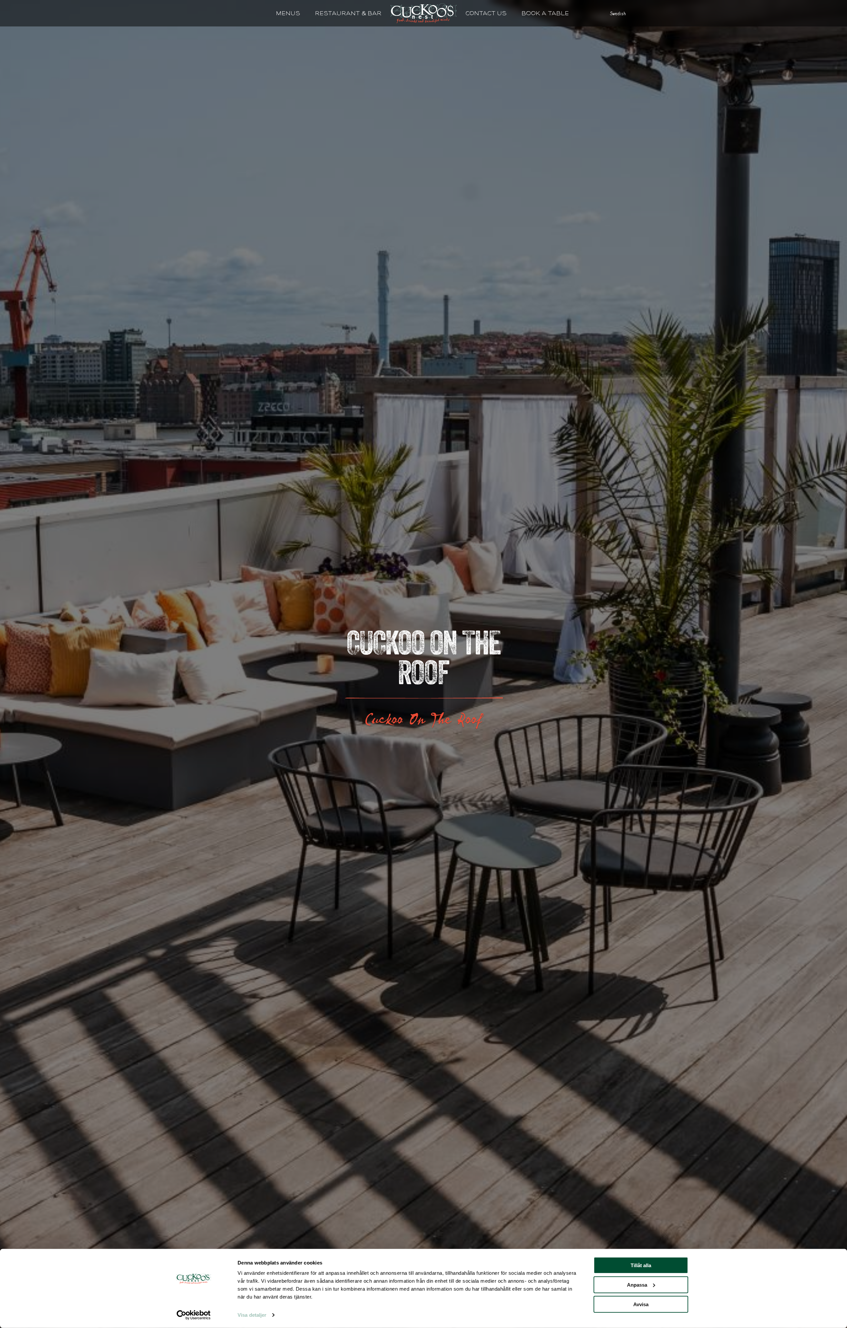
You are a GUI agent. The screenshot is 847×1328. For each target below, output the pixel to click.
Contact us (486, 13)
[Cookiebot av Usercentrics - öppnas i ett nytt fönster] (194, 1315)
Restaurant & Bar (348, 13)
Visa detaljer (252, 1315)
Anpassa (637, 1285)
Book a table (545, 13)
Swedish (618, 13)
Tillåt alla (641, 1265)
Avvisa (640, 1304)
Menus (288, 13)
